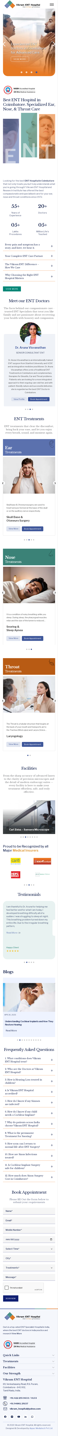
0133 (34, 1398)
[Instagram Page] (12, 1417)
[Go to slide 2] (26, 72)
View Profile (18, 399)
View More (12, 289)
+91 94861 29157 (19, 1403)
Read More (12, 939)
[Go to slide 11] (40, 1040)
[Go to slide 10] (38, 1040)
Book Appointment (38, 399)
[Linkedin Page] (25, 1417)
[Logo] (22, 4)
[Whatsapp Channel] (32, 1417)
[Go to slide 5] (33, 539)
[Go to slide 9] (36, 1040)
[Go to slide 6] (32, 837)
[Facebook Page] (5, 1417)
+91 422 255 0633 (19, 1398)
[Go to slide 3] (31, 72)
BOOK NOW (11, 1298)
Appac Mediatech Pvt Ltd (41, 1428)
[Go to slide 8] (37, 837)
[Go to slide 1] (21, 72)
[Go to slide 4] (36, 72)
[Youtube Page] (18, 1417)
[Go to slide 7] (34, 837)
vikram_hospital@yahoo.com (25, 1409)
